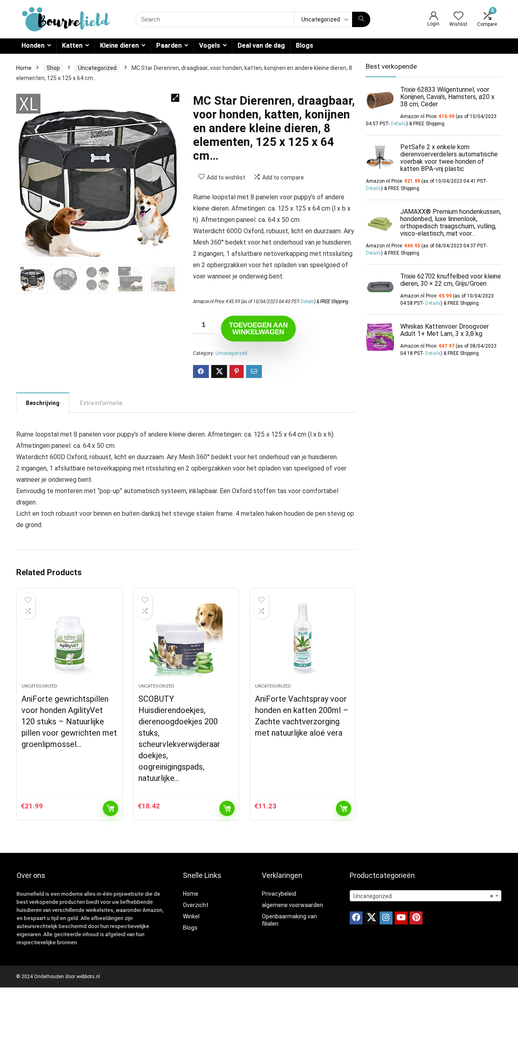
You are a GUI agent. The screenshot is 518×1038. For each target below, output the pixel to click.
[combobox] (425, 895)
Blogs (304, 45)
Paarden (169, 45)
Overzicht (195, 905)
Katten (72, 45)
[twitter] (371, 917)
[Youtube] (401, 917)
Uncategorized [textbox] (423, 896)
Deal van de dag (261, 45)
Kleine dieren (119, 45)
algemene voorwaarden (292, 905)
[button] (175, 98)
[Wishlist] (458, 16)
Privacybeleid (279, 893)
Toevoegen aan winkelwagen (258, 328)
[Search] (361, 19)
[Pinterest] (416, 917)
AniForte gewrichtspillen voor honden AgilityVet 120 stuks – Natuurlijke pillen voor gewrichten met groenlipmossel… (69, 721)
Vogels (209, 45)
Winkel (191, 916)
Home (24, 68)
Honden (33, 45)
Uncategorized (97, 68)
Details (307, 301)
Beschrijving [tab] (42, 403)
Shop (53, 68)
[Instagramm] (386, 917)
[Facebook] (356, 917)
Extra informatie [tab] (101, 403)
